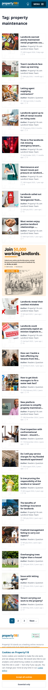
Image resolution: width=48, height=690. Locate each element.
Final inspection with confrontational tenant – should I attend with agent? (31, 433)
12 (23, 211)
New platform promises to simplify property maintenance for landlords (32, 406)
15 (23, 343)
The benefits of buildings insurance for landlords (30, 505)
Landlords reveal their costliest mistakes (31, 303)
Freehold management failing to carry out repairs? (32, 533)
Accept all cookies (24, 677)
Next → (33, 620)
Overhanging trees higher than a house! (31, 556)
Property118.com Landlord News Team (31, 47)
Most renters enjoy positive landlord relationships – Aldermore (30, 225)
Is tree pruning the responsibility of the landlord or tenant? (30, 481)
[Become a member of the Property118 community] (24, 270)
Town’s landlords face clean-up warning (31, 65)
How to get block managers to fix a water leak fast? (29, 380)
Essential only (24, 684)
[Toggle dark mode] (27, 4)
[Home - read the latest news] (13, 4)
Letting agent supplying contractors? (27, 91)
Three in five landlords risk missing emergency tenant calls (31, 144)
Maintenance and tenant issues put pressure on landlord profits (31, 171)
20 (28, 444)
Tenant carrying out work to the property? (31, 599)
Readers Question (35, 97)
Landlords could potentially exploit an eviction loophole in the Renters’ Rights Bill (32, 330)
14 (25, 493)
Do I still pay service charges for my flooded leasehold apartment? (32, 456)
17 (23, 610)
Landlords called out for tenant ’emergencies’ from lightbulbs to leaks (30, 198)
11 (23, 545)
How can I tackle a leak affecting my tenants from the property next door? (30, 357)
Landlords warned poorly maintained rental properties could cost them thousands (32, 41)
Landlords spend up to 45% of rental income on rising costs (31, 115)
